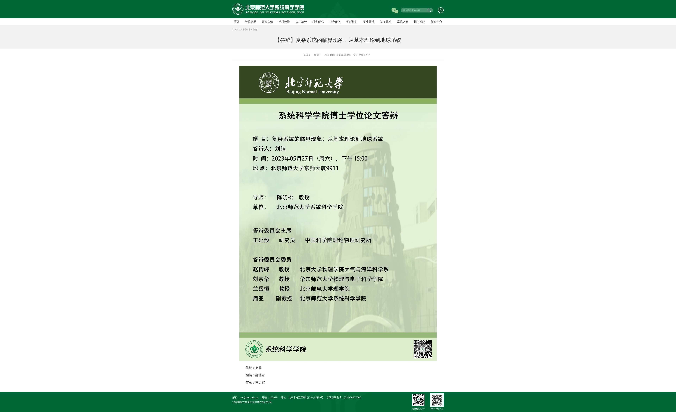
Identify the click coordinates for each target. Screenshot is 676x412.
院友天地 (385, 21)
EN (440, 10)
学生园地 (368, 21)
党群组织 (352, 21)
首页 (234, 29)
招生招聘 (419, 21)
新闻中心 (436, 21)
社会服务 (335, 21)
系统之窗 (402, 21)
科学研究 (318, 21)
